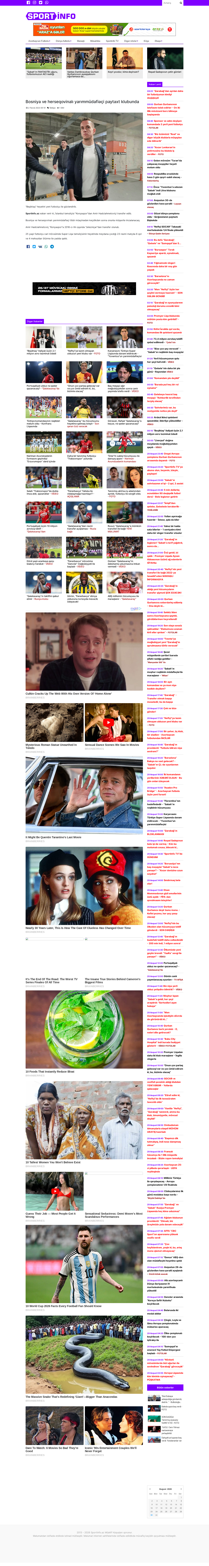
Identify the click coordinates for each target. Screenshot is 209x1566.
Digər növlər (130, 41)
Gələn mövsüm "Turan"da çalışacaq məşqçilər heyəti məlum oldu (164, 164)
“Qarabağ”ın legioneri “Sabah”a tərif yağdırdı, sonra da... (165, 543)
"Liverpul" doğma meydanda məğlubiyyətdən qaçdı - (162, 444)
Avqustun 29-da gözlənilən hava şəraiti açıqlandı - (164, 1270)
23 (152, 1511)
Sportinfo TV (112, 41)
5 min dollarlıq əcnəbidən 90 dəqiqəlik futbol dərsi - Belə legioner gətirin (163, 493)
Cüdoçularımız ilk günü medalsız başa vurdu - (165, 1194)
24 (157, 1511)
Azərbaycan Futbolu (38, 41)
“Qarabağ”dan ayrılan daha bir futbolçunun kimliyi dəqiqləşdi (165, 94)
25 (161, 1511)
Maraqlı (81, 41)
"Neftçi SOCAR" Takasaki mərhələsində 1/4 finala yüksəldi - (165, 230)
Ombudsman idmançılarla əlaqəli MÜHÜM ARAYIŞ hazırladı (162, 1128)
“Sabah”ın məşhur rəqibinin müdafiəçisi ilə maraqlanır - (165, 672)
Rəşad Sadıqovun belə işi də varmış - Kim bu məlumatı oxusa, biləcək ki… (165, 844)
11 (161, 1504)
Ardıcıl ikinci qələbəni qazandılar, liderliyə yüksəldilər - (165, 420)
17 (157, 1508)
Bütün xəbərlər (165, 1387)
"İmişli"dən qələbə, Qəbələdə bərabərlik (163, 506)
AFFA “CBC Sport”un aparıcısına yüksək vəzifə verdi (162, 1234)
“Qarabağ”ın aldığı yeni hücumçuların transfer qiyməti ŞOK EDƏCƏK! (164, 589)
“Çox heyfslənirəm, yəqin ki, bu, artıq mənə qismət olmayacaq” (164, 1247)
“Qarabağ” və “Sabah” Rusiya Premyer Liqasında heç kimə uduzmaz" (163, 1208)
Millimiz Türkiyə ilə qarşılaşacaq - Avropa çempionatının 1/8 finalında (164, 1181)
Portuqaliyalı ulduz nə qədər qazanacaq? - (163, 966)
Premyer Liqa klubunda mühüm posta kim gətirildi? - (163, 319)
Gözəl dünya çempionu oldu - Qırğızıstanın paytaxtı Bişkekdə (163, 217)
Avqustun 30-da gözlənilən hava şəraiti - (164, 203)
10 (157, 1504)
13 (171, 1504)
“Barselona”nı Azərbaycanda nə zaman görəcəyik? (161, 279)
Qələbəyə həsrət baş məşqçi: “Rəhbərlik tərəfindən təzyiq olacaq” (164, 398)
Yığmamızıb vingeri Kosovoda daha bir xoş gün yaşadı (162, 266)
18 (161, 1508)
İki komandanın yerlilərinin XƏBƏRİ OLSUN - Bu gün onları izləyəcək (164, 778)
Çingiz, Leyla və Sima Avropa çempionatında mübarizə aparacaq (164, 1323)
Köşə (146, 41)
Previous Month (149, 1489)
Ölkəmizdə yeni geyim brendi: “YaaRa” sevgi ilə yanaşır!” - (164, 953)
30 (152, 1515)
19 (166, 1508)
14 (176, 1504)
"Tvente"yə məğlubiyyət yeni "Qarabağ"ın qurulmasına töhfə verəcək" (163, 642)
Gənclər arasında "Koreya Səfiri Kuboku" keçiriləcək (165, 1300)
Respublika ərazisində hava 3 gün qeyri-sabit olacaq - (164, 177)
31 (157, 1515)
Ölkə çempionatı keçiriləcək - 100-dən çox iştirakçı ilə (164, 1336)
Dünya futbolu (63, 41)
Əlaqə (158, 41)
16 (152, 1508)
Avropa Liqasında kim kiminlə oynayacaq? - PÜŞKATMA (165, 1376)
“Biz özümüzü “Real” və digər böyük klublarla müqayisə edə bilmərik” (164, 137)
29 (181, 1511)
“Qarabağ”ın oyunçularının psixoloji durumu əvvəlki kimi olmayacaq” (165, 306)
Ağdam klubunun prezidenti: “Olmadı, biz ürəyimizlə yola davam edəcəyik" (165, 1221)
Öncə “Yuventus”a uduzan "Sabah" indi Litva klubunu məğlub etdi (165, 190)
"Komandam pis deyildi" (167, 378)
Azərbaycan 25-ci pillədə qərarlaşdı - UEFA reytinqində (164, 1168)
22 (181, 1508)
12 (166, 1504)
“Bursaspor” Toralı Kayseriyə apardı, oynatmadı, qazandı (163, 253)
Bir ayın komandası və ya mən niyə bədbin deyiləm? (161, 685)
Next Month (181, 1489)
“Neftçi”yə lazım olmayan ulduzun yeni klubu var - (164, 721)
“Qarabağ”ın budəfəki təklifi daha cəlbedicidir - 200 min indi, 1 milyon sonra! (165, 940)
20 (171, 1508)
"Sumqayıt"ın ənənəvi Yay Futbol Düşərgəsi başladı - (163, 1350)
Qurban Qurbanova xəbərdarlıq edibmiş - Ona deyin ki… (164, 602)
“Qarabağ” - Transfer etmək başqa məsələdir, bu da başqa (162, 698)
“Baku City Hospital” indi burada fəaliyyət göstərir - (163, 1042)
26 (166, 1511)
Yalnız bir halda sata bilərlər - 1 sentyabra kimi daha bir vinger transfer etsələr (164, 529)
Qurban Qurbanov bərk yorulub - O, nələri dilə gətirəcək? (162, 1029)
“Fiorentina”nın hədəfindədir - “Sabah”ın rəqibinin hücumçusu (163, 804)
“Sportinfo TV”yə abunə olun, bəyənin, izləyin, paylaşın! (165, 470)
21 (176, 1508)
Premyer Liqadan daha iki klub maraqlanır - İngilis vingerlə (165, 1055)
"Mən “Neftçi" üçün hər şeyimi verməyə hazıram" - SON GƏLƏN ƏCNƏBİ (165, 293)
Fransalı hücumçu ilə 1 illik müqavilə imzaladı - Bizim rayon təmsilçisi (165, 1155)
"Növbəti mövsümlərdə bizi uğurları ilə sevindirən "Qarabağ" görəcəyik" (165, 1363)
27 (171, 1511)
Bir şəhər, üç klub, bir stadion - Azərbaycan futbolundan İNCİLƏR (165, 735)
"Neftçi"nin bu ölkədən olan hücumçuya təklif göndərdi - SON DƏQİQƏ (164, 927)
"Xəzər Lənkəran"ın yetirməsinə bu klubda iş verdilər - (161, 151)
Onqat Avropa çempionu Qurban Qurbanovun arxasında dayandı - (164, 457)
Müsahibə (95, 41)
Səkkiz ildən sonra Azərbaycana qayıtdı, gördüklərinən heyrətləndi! (162, 616)
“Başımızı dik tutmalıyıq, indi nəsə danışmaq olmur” (164, 1142)
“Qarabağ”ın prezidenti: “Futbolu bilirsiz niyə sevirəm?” (164, 748)
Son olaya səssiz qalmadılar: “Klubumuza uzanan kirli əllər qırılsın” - (164, 629)
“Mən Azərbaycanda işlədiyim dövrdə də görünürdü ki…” (164, 1016)
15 (181, 1504)
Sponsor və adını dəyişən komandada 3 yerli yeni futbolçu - (165, 124)
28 (176, 1511)
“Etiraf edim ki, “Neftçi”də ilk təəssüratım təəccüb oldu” (163, 1098)
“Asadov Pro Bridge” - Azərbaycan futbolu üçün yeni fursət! (163, 791)
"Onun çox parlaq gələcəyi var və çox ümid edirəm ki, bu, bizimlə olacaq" (165, 1069)
